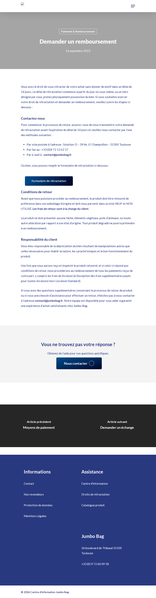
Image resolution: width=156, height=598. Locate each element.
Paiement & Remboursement (78, 31)
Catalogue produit (93, 505)
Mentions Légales (35, 516)
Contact (29, 483)
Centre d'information (94, 483)
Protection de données (38, 505)
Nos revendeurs (34, 494)
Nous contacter (75, 363)
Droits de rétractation (95, 494)
